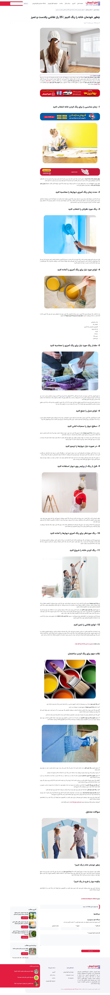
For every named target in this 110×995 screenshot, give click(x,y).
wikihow (95, 899)
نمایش (91, 76)
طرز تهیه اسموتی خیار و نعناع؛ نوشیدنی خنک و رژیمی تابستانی (21, 913)
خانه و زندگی (89, 10)
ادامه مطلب (25, 918)
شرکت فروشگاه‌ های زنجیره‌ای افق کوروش (72, 989)
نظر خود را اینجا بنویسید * (93, 933)
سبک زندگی (67, 3)
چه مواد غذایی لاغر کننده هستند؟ (20, 958)
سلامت (61, 3)
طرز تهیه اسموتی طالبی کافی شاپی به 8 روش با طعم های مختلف (20, 923)
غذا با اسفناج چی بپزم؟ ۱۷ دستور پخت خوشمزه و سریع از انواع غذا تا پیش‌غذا (20, 932)
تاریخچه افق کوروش (52, 3)
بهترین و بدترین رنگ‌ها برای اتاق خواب (84, 644)
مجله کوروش (97, 84)
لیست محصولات (70, 975)
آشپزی (73, 3)
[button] (10, 23)
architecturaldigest (86, 899)
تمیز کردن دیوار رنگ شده (76, 802)
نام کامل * (97, 926)
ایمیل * (77, 926)
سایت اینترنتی (55, 926)
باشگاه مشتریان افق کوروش (39, 3)
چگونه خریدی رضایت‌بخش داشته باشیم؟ (20, 949)
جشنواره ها (71, 978)
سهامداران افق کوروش (68, 972)
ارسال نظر (90, 951)
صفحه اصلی (80, 3)
